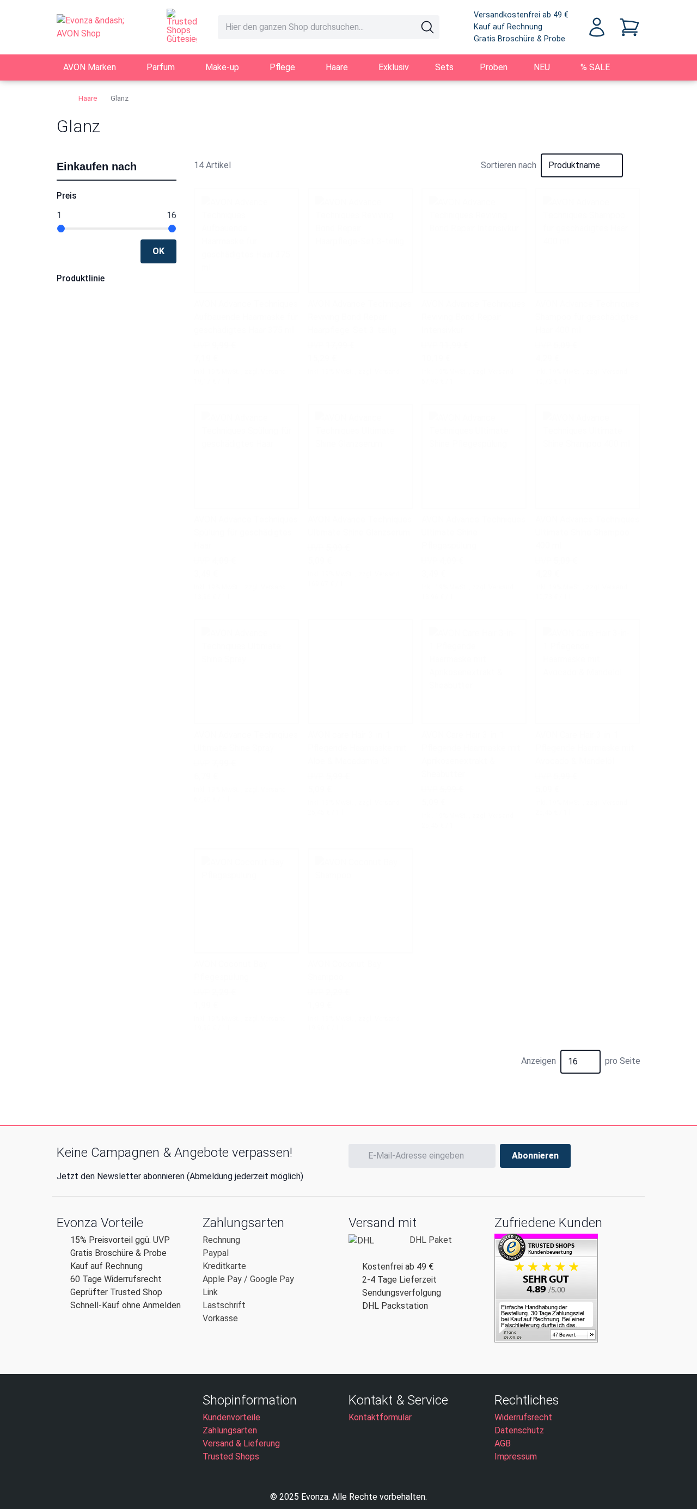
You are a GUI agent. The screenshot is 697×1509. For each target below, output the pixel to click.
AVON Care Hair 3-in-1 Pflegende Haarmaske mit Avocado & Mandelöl (584, 748)
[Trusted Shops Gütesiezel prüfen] (182, 26)
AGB (502, 1443)
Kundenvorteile (231, 1417)
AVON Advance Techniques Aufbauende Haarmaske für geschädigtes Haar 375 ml (246, 317)
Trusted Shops (231, 1456)
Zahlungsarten (230, 1430)
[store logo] (101, 27)
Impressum (515, 1456)
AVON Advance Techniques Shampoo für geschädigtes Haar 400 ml (587, 317)
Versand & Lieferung (241, 1443)
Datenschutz (519, 1430)
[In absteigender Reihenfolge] (633, 165)
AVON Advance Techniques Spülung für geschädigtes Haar (246, 532)
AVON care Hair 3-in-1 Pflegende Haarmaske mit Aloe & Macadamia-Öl (357, 748)
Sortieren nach (508, 165)
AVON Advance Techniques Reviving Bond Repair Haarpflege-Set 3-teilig (360, 317)
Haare (87, 98)
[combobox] (328, 27)
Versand (273, 371)
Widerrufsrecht (523, 1417)
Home (61, 98)
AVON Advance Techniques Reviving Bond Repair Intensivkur (473, 317)
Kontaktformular (380, 1417)
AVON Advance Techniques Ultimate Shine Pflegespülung (473, 532)
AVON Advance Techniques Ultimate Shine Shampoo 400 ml (587, 532)
